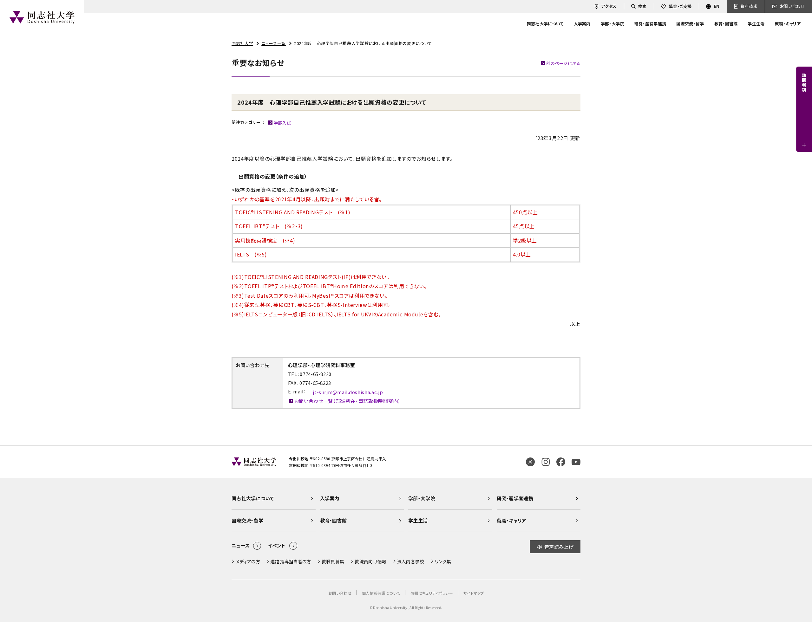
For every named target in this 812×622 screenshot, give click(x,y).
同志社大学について (253, 498)
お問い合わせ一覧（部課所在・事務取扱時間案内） (347, 401)
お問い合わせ (339, 593)
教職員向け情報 (370, 561)
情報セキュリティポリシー (431, 593)
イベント (276, 545)
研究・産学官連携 (515, 498)
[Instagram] (545, 461)
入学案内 (329, 498)
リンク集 (443, 561)
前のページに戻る (563, 63)
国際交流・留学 (247, 520)
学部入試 (282, 123)
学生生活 (418, 520)
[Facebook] (560, 461)
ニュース (241, 545)
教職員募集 (333, 561)
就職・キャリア (512, 520)
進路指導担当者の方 (291, 561)
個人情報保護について (381, 593)
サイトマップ (473, 593)
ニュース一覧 (273, 43)
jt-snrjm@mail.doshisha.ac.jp (348, 392)
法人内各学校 (410, 561)
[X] (530, 461)
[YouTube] (576, 461)
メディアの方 (248, 561)
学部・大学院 (421, 498)
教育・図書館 (333, 520)
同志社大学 (242, 43)
